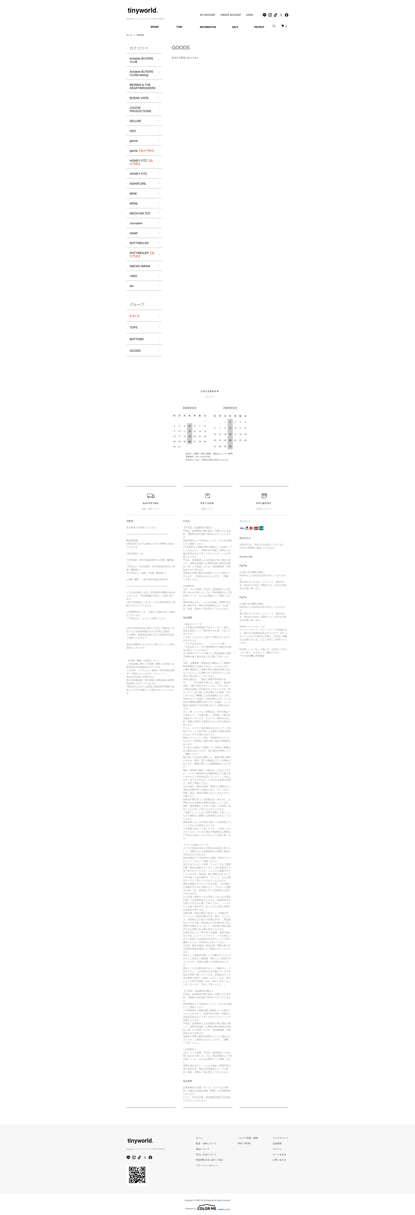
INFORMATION (208, 27)
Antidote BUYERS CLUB (141, 60)
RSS (240, 1143)
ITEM (179, 26)
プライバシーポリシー (207, 1165)
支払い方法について (206, 1154)
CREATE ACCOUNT (230, 14)
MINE (133, 193)
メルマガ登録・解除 (248, 1137)
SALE (235, 27)
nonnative (136, 223)
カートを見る (279, 1154)
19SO (133, 276)
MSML (134, 203)
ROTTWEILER (139, 243)
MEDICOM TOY (140, 213)
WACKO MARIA (140, 266)
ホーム (129, 34)
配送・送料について (206, 1143)
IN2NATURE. (138, 183)
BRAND (155, 26)
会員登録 (277, 1143)
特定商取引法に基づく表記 (209, 1159)
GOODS (140, 34)
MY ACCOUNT (207, 14)
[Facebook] (287, 15)
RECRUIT (259, 27)
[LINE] (265, 15)
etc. (132, 286)
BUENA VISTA (139, 98)
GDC (133, 131)
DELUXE (135, 121)
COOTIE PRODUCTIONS (140, 109)
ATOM (247, 1143)
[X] (281, 15)
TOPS (133, 327)
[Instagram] (270, 15)
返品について (202, 1148)
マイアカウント (281, 1137)
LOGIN (249, 14)
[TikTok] (276, 15)
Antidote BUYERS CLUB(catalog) (141, 73)
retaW (133, 233)
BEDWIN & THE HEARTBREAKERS (142, 86)
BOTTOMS (137, 339)
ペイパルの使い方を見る (251, 655)
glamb (134, 140)
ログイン (277, 1148)
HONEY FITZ (141, 162)
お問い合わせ (279, 1159)
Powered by (190, 1208)
